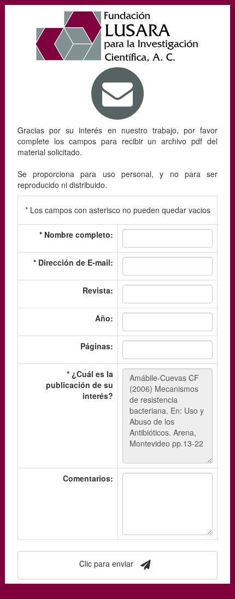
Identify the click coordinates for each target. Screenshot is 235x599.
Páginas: (96, 345)
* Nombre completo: (76, 234)
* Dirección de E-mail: (73, 262)
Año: (104, 318)
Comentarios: (88, 478)
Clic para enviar (107, 564)
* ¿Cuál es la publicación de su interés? (79, 384)
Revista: (98, 290)
